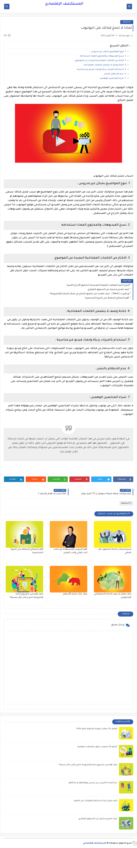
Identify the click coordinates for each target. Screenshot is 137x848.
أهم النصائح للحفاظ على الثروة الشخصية (107, 298)
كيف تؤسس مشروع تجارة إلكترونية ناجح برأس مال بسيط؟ (88, 765)
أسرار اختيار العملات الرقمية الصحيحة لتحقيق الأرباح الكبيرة (98, 285)
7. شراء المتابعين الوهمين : (112, 78)
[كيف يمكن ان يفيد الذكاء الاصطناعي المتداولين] (112, 579)
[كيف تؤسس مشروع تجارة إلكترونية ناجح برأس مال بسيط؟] (24, 579)
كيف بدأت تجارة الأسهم (75, 594)
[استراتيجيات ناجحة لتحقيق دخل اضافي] (112, 534)
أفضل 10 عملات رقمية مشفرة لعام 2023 (96, 729)
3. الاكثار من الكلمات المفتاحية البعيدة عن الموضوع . (100, 61)
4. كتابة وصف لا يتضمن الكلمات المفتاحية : (104, 65)
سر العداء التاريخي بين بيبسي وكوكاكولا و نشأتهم (92, 783)
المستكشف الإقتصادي (64, 4)
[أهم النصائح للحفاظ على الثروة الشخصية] (24, 534)
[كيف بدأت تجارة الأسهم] (68, 579)
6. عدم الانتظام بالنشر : (114, 74)
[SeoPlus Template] (134, 843)
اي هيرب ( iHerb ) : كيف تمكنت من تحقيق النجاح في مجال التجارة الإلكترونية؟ (90, 294)
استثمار (127, 22)
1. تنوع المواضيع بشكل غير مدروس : (108, 52)
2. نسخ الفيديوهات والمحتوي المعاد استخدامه (103, 56)
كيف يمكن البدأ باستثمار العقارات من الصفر (95, 801)
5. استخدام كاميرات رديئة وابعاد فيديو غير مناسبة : (101, 69)
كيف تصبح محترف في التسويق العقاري (109, 289)
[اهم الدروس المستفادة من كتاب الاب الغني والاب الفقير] (68, 534)
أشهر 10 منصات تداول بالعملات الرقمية (97, 747)
